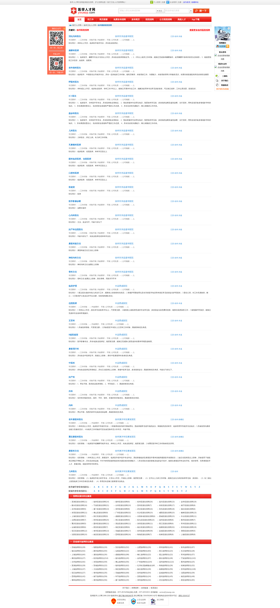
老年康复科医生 (76, 419)
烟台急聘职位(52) (78, 551)
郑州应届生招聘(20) (101, 520)
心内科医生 (74, 215)
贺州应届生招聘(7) (144, 505)
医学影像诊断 (75, 201)
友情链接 (144, 588)
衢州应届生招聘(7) (188, 520)
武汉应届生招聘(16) (145, 509)
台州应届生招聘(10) (123, 505)
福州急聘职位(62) (122, 565)
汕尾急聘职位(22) (122, 551)
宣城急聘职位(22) (100, 565)
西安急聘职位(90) (188, 580)
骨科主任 (73, 272)
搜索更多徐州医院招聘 (200, 30)
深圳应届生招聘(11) (145, 524)
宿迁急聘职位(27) (78, 573)
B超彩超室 (73, 335)
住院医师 (73, 303)
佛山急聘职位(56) (122, 562)
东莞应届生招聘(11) (79, 513)
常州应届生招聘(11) (188, 524)
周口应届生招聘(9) (122, 520)
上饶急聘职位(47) (78, 569)
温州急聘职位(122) (166, 562)
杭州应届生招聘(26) (145, 502)
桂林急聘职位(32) (188, 565)
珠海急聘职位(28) (166, 565)
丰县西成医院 (121, 286)
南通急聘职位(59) (166, 569)
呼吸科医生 (74, 82)
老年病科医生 (75, 68)
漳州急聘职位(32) (144, 580)
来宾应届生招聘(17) (167, 505)
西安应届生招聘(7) (100, 527)
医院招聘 (150, 19)
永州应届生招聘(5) (79, 509)
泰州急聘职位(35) (100, 573)
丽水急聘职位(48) (166, 558)
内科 (71, 405)
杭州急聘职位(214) (100, 558)
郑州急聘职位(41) (166, 547)
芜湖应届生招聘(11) (79, 502)
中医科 (72, 363)
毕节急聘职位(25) (122, 576)
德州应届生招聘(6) (122, 502)
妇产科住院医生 (76, 229)
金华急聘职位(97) (144, 558)
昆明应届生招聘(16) (123, 534)
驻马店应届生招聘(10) (145, 520)
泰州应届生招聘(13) (101, 531)
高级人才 (182, 19)
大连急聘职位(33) (100, 569)
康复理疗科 (74, 349)
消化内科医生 (75, 36)
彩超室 (72, 187)
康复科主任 (74, 451)
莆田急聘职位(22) (78, 580)
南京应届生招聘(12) (145, 527)
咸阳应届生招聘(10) (167, 513)
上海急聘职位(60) (78, 555)
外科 (71, 391)
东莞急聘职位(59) (100, 562)
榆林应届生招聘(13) (188, 513)
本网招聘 (135, 588)
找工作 (91, 19)
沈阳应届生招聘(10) (79, 534)
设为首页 (186, 2)
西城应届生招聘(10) (167, 516)
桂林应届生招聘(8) (166, 534)
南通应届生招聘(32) (167, 527)
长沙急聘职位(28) (188, 551)
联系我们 (154, 588)
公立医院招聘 (166, 19)
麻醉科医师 (74, 50)
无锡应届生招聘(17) (123, 531)
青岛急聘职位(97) (188, 547)
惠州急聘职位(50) (100, 551)
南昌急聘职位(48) (188, 576)
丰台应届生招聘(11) (188, 516)
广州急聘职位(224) (144, 562)
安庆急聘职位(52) (122, 547)
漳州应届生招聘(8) (122, 509)
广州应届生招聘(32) (123, 513)
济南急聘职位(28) (78, 547)
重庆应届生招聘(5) (79, 524)
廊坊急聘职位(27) (78, 558)
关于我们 (125, 588)
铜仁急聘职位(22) (144, 555)
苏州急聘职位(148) (188, 569)
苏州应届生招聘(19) (188, 527)
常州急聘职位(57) (188, 555)
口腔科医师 (74, 173)
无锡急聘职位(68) (122, 573)
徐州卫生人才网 (90, 25)
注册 (163, 2)
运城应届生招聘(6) (79, 527)
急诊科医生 (74, 113)
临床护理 (73, 286)
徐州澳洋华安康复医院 (125, 419)
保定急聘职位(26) (122, 569)
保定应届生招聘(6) (122, 527)
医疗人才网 (76, 25)
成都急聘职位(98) (122, 555)
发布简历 (136, 19)
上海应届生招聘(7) (79, 516)
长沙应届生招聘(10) (145, 513)
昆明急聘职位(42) (78, 576)
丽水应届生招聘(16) (79, 505)
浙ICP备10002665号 (125, 596)
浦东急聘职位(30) (100, 555)
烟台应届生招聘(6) (188, 509)
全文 (160, 11)
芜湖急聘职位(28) (78, 565)
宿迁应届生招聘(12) (79, 531)
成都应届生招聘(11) (123, 516)
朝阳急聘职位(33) (100, 547)
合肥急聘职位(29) (144, 547)
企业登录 (173, 2)
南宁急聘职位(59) (100, 576)
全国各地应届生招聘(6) (146, 516)
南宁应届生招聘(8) (188, 505)
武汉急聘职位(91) (166, 580)
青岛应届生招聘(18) (167, 509)
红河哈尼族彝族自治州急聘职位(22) (151, 565)
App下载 (196, 19)
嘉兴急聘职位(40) (122, 558)
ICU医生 (72, 96)
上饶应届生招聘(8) (188, 534)
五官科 (72, 321)
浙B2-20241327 (184, 596)
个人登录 (157, 2)
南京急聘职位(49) (144, 569)
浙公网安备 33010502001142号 (145, 596)
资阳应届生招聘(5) (188, 531)
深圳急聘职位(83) (144, 551)
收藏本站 (194, 2)
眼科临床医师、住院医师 (80, 159)
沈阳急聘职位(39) (188, 573)
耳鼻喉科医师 (75, 145)
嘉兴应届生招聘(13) (167, 502)
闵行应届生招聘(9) (100, 516)
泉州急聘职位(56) (100, 580)
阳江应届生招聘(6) (166, 524)
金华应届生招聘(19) (188, 502)
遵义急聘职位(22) (166, 555)
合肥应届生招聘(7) (79, 520)
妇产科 (72, 377)
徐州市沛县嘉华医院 (124, 36)
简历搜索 (103, 19)
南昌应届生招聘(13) (101, 534)
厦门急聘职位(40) (122, 580)
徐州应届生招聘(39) (145, 531)
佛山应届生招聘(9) (100, 513)
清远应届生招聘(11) (123, 524)
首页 (79, 19)
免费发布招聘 (119, 19)
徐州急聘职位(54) (144, 573)
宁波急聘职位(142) (188, 558)
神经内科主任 (75, 258)
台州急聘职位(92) (78, 562)
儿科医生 (73, 131)
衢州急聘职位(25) (188, 562)
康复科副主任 (75, 244)
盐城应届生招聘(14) (167, 531)
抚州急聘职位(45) (166, 576)
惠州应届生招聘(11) (101, 524)
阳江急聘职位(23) (166, 551)
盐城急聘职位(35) (166, 573)
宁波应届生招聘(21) (101, 505)
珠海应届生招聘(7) (144, 534)
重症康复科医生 (76, 437)
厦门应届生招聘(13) (101, 509)
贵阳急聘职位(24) (144, 576)
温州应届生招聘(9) (166, 520)
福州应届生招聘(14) (101, 502)
